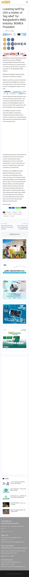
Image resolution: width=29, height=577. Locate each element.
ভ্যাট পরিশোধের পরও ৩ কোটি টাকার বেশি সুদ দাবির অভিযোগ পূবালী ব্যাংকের (18, 496)
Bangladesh (14, 212)
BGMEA (20, 212)
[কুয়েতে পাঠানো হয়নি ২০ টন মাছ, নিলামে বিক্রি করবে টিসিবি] (6, 490)
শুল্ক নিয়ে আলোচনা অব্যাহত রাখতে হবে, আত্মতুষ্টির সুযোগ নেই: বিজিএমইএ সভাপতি (22, 227)
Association (8, 212)
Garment (10, 214)
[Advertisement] (14, 138)
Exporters (5, 214)
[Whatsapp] (18, 208)
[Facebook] (12, 208)
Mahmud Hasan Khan (17, 214)
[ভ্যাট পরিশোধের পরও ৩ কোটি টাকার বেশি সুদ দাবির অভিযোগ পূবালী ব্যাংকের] (6, 497)
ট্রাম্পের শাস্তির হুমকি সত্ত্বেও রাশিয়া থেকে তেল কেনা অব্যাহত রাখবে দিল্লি (7, 227)
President (12, 216)
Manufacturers (6, 216)
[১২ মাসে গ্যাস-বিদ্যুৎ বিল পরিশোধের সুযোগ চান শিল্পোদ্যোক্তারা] (6, 483)
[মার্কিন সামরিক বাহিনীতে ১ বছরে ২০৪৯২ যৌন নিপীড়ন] (6, 504)
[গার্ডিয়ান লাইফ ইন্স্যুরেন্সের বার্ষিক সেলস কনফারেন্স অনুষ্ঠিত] (6, 511)
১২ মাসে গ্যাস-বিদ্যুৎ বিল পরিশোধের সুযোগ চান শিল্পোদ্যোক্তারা (17, 482)
